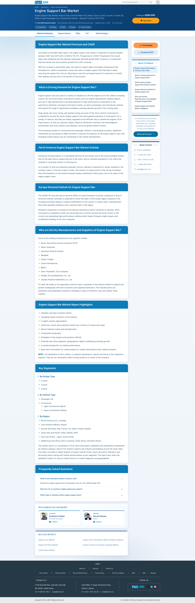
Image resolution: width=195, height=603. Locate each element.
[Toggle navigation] (158, 2)
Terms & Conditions (118, 573)
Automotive (44, 7)
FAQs (78, 33)
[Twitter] (148, 586)
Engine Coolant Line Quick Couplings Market (101, 545)
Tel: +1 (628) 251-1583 (42, 592)
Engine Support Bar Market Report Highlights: (145, 107)
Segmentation (64, 33)
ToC (87, 33)
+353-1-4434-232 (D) (145, 159)
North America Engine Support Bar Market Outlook (145, 83)
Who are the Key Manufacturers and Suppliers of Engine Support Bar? (146, 99)
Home (37, 7)
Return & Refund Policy (80, 573)
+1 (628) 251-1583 (144, 155)
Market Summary (45, 33)
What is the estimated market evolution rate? (58, 479)
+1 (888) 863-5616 (144, 164)
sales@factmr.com (144, 169)
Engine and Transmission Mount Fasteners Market (103, 540)
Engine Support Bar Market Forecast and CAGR (145, 69)
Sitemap (153, 573)
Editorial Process (144, 134)
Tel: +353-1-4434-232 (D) (90, 592)
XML (144, 573)
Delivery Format (60, 573)
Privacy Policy (99, 573)
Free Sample (147, 45)
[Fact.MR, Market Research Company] (41, 2)
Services (95, 568)
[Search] (150, 2)
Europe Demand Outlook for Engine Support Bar (145, 90)
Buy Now (147, 20)
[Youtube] (155, 586)
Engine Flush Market (46, 540)
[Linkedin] (151, 586)
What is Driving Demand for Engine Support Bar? (145, 76)
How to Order (43, 573)
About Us (82, 568)
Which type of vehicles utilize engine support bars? (61, 495)
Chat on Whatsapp (144, 150)
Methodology (102, 33)
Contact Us (109, 568)
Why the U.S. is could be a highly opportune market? (61, 489)
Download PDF (147, 52)
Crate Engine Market (46, 550)
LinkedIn (54, 522)
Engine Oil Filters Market (48, 545)
